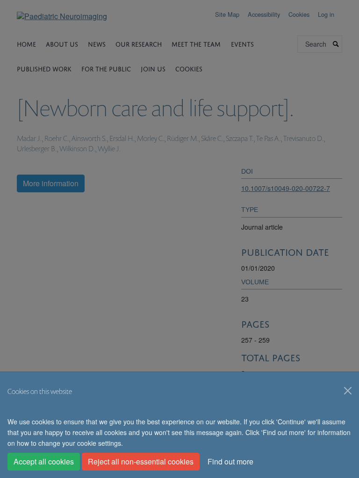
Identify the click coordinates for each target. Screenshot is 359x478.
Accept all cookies (44, 461)
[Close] (347, 390)
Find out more (230, 461)
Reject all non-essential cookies (141, 461)
